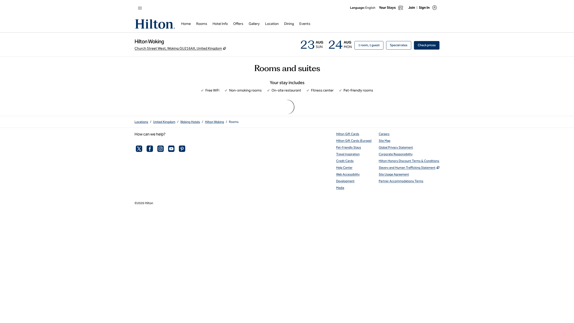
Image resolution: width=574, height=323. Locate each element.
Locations (141, 122)
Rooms (234, 122)
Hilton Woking (214, 122)
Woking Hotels (190, 122)
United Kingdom (164, 122)
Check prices (428, 45)
